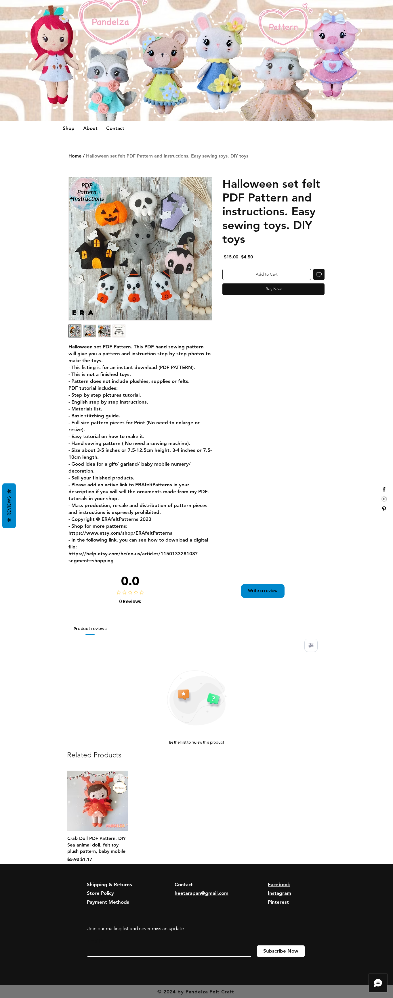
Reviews (9, 506)
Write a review (263, 591)
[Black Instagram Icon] (384, 499)
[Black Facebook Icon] (384, 489)
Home (74, 156)
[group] (196, 816)
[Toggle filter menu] (311, 645)
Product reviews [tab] (90, 629)
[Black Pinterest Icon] (384, 509)
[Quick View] (97, 801)
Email (93, 940)
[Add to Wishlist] (319, 274)
